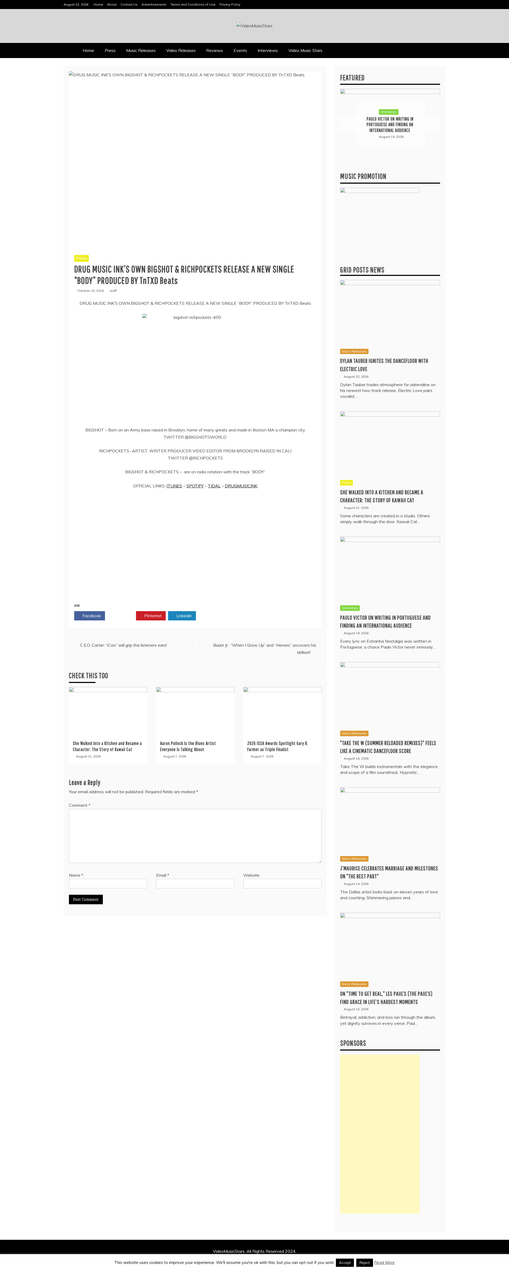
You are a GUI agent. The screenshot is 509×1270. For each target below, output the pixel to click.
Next (431, 124)
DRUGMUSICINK (241, 485)
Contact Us (129, 4)
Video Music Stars (305, 50)
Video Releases (181, 50)
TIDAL (214, 485)
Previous (348, 124)
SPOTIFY (195, 485)
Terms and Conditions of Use (193, 4)
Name (76, 875)
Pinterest (152, 615)
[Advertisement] (380, 1134)
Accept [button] (345, 1262)
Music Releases (141, 50)
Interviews (268, 50)
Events (240, 50)
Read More (384, 1262)
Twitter (122, 615)
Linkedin (183, 615)
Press (110, 50)
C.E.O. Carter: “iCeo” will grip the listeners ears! (123, 645)
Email (162, 875)
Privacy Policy (230, 4)
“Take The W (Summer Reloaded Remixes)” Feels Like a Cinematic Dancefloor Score (390, 124)
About (112, 4)
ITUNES (174, 485)
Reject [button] (364, 1262)
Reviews (214, 50)
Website (251, 875)
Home (98, 4)
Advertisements (154, 4)
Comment (79, 805)
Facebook (91, 615)
